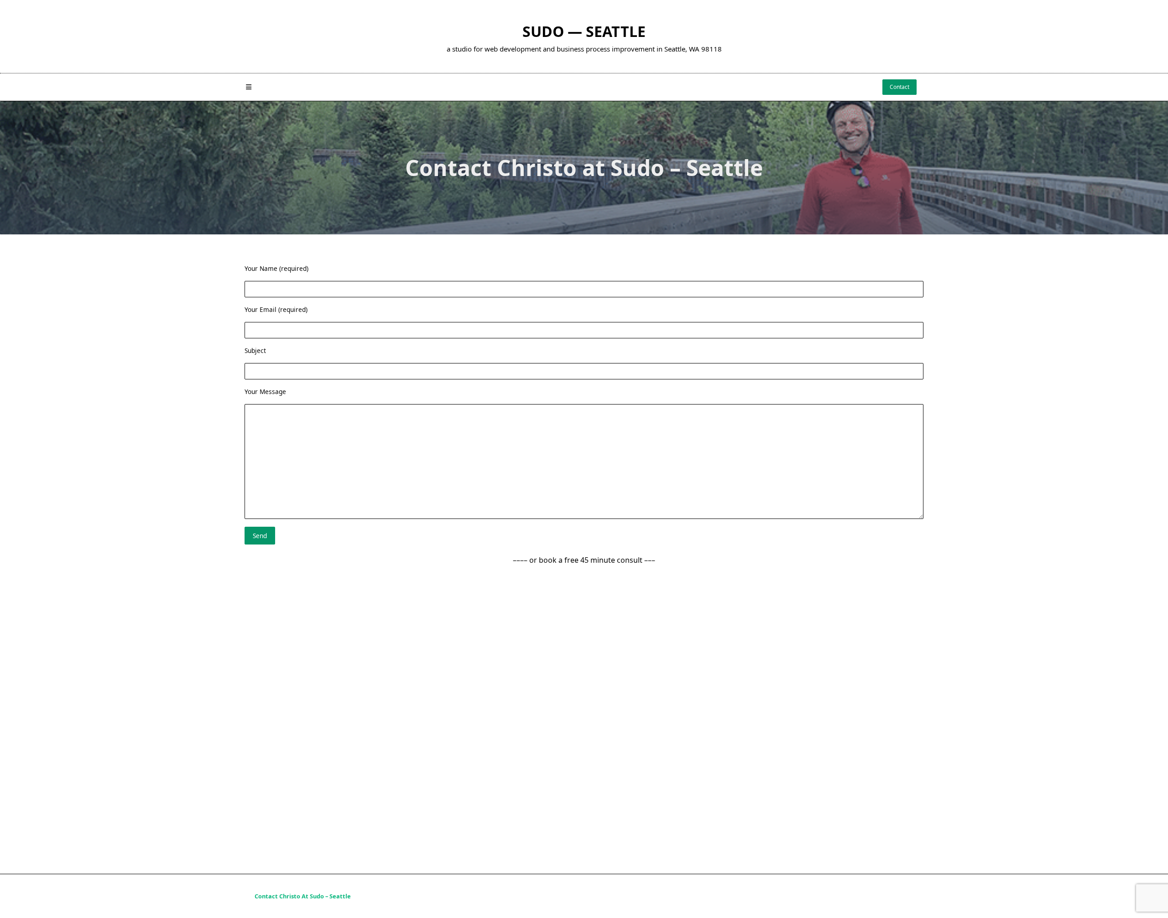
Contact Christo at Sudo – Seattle (303, 896)
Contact (899, 87)
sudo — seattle (584, 31)
